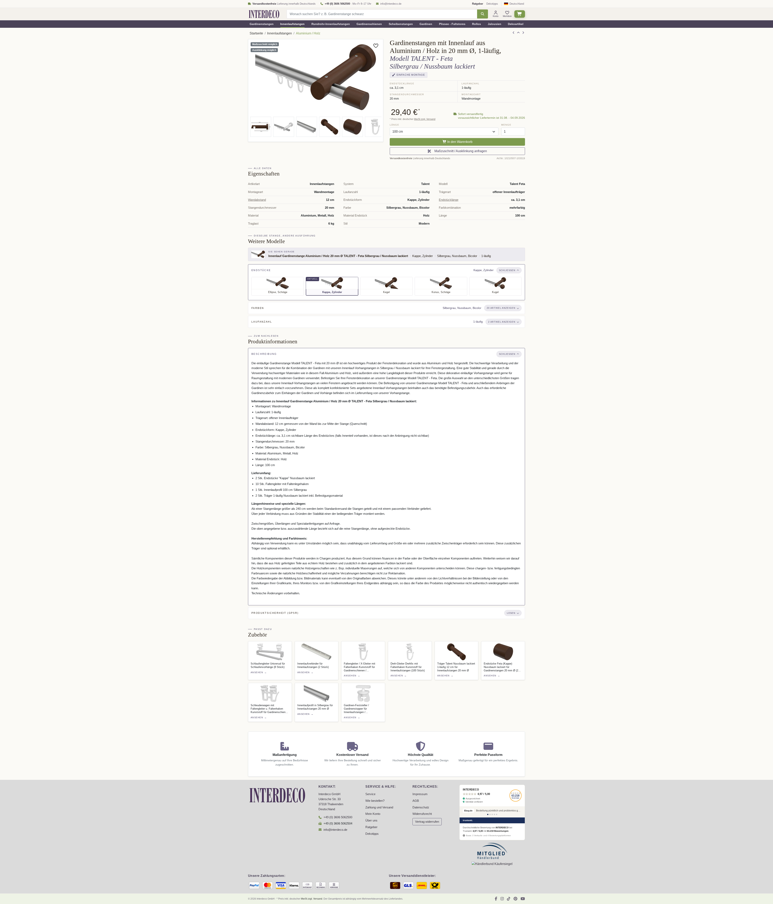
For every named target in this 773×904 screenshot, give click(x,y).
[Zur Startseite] (277, 795)
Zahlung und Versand (379, 807)
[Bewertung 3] (492, 814)
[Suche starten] (482, 14)
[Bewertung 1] (487, 814)
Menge (506, 125)
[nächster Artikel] (523, 32)
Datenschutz (420, 807)
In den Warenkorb (459, 141)
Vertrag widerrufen (427, 821)
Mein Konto (372, 813)
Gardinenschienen (369, 24)
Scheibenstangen (401, 24)
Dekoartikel (515, 24)
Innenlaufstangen (292, 24)
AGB (415, 800)
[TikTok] (508, 899)
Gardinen (426, 24)
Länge (394, 125)
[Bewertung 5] (496, 814)
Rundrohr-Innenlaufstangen (330, 24)
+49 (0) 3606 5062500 (337, 817)
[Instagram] (502, 899)
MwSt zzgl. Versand (424, 119)
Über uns (371, 820)
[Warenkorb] (519, 14)
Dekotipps (492, 3)
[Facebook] (496, 899)
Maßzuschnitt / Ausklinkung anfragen (460, 151)
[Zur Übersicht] (518, 32)
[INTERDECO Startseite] (264, 14)
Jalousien (494, 24)
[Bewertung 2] (490, 814)
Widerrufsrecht (422, 813)
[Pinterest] (515, 899)
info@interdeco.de (390, 3)
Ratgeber (371, 827)
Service (370, 794)
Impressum (420, 794)
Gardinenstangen (262, 24)
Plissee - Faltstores (452, 24)
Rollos (476, 24)
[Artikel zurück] (513, 32)
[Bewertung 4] (494, 814)
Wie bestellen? (374, 800)
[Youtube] (523, 899)
